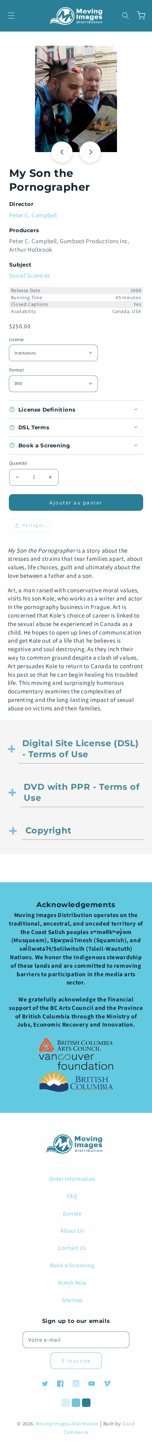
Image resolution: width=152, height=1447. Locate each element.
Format (16, 370)
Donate (72, 1213)
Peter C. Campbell (33, 215)
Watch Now (72, 1282)
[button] (11, 15)
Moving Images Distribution (67, 1423)
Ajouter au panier (76, 502)
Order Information (72, 1179)
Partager (34, 525)
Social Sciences (29, 275)
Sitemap (72, 1300)
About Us (72, 1230)
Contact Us (72, 1248)
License (16, 339)
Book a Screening (72, 1265)
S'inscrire (76, 1360)
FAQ (72, 1196)
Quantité (18, 463)
